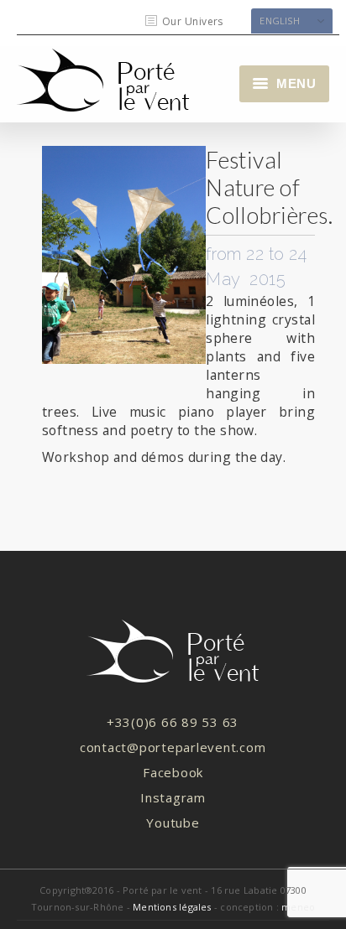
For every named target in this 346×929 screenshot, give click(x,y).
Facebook (173, 772)
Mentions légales (172, 906)
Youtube (172, 822)
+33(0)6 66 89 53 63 (173, 722)
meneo (298, 906)
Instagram (173, 797)
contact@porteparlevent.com (173, 747)
